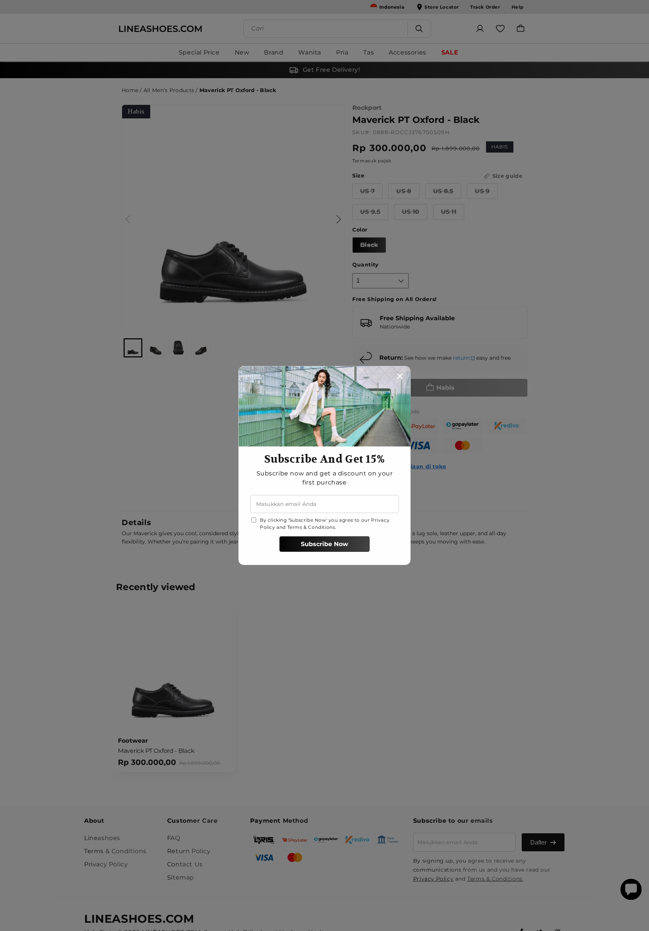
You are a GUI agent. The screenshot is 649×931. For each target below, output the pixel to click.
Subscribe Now (324, 544)
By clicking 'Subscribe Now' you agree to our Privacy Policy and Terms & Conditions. (324, 523)
